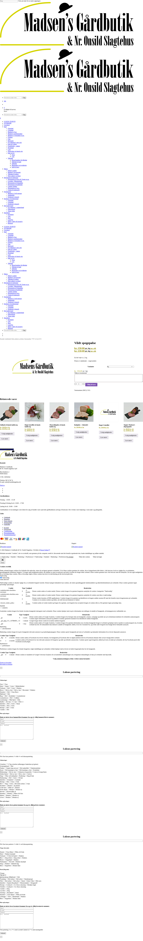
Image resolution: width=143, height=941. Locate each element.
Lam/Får (10, 325)
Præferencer (29, 557)
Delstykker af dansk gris (15, 256)
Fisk (9, 244)
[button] (5, 662)
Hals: (1, 686)
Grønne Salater (12, 291)
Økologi (10, 328)
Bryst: (2, 860)
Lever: (2, 797)
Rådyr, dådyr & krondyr (15, 327)
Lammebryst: (4, 698)
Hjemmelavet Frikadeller (15, 288)
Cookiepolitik (8, 531)
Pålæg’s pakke (12, 276)
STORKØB (7, 228)
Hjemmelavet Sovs (13, 293)
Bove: (2, 690)
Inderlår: (2, 704)
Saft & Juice (15, 272)
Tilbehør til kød (16, 267)
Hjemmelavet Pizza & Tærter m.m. (18, 284)
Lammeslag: (3, 700)
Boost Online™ (45, 550)
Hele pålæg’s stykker (14, 281)
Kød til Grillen (12, 249)
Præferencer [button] (3, 643)
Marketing (21, 557)
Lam (9, 255)
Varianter (91, 366)
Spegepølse (27, 339)
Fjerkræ (10, 242)
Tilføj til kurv (91, 384)
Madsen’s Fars (12, 237)
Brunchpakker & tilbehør (19, 265)
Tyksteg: (2, 893)
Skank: (2, 852)
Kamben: (3, 786)
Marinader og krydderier (19, 270)
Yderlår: (2, 706)
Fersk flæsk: (3, 789)
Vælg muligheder (7, 434)
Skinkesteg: (3, 778)
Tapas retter (11, 316)
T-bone (2, 873)
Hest (9, 323)
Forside (2, 339)
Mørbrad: (3, 694)
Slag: (1, 776)
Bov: (1, 784)
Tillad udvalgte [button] (97, 557)
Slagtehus (7, 318)
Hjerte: (2, 795)
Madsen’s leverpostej (14, 277)
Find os (2, 485)
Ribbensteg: (3, 772)
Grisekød (10, 235)
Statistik (13, 557)
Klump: (2, 707)
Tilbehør (10, 263)
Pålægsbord (11, 314)
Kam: (1, 770)
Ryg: (1, 696)
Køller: (2, 702)
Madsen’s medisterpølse (15, 239)
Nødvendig (5, 557)
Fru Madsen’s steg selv (15, 248)
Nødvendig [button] (3, 576)
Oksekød (10, 233)
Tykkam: (2, 688)
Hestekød (11, 253)
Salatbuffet (11, 300)
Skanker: (2, 692)
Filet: (1, 881)
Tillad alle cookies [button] (84, 557)
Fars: (1, 684)
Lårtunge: (3, 896)
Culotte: (2, 709)
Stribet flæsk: (4, 774)
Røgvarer (11, 246)
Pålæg (6, 274)
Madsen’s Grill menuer (15, 298)
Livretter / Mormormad (15, 286)
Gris (13, 262)
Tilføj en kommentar (80, 373)
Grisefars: (3, 764)
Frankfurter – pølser (14, 251)
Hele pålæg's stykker (17, 339)
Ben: (1, 865)
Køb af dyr (11, 258)
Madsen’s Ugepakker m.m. (16, 240)
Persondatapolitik (9, 533)
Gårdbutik (8, 339)
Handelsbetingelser (10, 535)
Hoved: (2, 791)
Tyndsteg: (3, 879)
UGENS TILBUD (9, 226)
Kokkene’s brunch (13, 302)
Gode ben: (3, 787)
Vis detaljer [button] (70, 557)
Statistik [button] (2, 606)
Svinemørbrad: (4, 766)
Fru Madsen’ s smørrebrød (16, 312)
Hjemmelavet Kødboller (15, 290)
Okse (13, 260)
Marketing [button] (3, 627)
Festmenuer (7, 297)
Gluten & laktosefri (14, 295)
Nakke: (2, 768)
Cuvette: (2, 891)
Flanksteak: (3, 862)
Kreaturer (11, 319)
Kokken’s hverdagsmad (11, 304)
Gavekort (7, 230)
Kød (5, 232)
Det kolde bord (8, 311)
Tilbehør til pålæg (13, 279)
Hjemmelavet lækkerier (11, 283)
